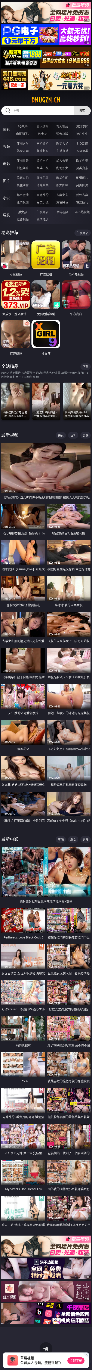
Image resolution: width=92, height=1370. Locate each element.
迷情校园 (23, 202)
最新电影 (9, 839)
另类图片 (82, 185)
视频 (6, 146)
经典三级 (43, 168)
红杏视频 (23, 219)
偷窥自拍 (23, 178)
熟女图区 (62, 185)
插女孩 (22, 212)
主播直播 (62, 151)
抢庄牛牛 (82, 134)
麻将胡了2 (23, 134)
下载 (86, 367)
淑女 (73, 839)
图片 (6, 180)
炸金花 (42, 134)
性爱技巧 (82, 202)
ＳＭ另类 (82, 151)
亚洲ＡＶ (23, 143)
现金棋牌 (62, 134)
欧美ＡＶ (62, 143)
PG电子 (23, 126)
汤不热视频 (82, 212)
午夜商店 (43, 212)
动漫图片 (82, 178)
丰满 (61, 839)
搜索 (82, 111)
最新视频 (9, 435)
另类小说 (43, 202)
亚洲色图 (43, 178)
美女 (61, 435)
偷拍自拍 (43, 161)
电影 (6, 163)
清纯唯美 (43, 185)
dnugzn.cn (46, 100)
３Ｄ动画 (82, 143)
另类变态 (82, 168)
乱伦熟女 (62, 168)
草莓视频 (62, 212)
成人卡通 (62, 161)
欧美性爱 (82, 161)
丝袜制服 (43, 151)
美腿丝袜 (23, 185)
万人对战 (62, 126)
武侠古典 (82, 195)
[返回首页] (86, 1361)
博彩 (6, 129)
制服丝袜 (23, 168)
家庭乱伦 (43, 195)
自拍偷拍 (43, 143)
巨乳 (73, 435)
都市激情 (23, 195)
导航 (6, 215)
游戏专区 (82, 126)
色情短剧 (43, 219)
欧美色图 (62, 178)
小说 (6, 198)
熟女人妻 (23, 151)
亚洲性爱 (23, 161)
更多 (86, 435)
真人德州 (43, 126)
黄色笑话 (62, 202)
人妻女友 (62, 195)
